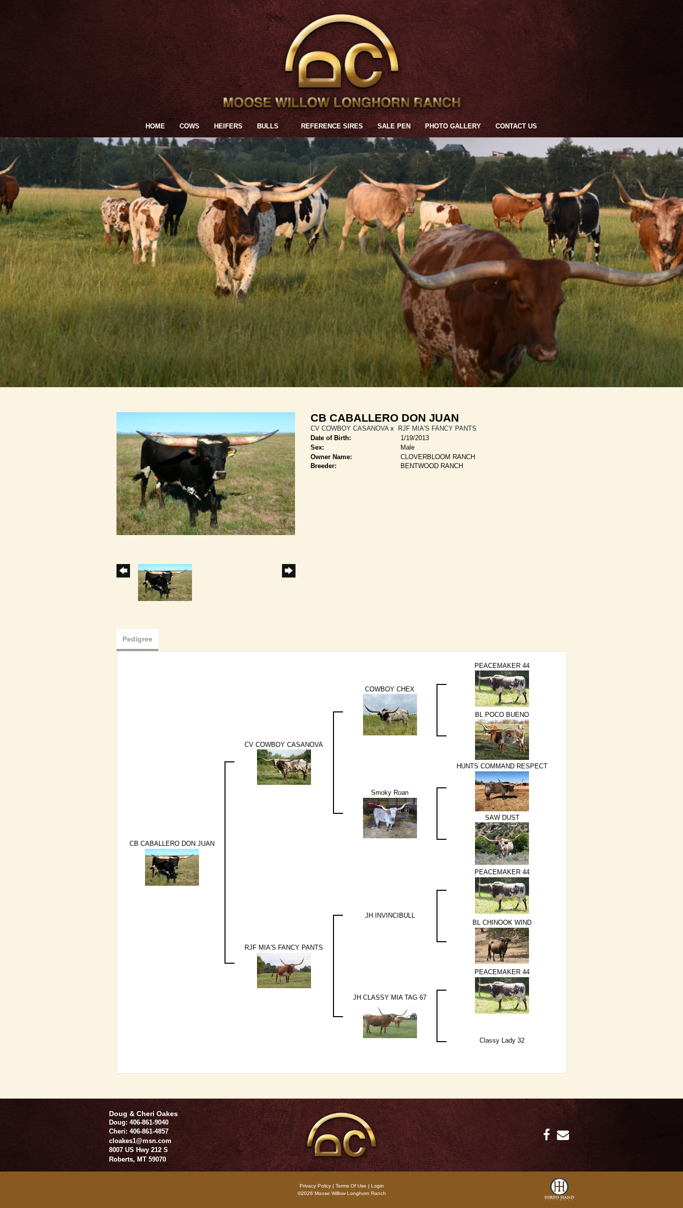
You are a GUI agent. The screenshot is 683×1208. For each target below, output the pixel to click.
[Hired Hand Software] (559, 1193)
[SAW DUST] (502, 843)
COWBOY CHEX (389, 689)
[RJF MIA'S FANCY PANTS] (284, 970)
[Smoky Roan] (390, 817)
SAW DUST (502, 817)
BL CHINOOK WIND (502, 922)
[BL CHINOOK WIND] (502, 945)
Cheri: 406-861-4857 (138, 1131)
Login (377, 1186)
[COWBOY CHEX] (390, 714)
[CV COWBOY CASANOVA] (284, 766)
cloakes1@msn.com (140, 1141)
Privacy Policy (315, 1186)
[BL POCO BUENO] (502, 739)
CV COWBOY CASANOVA (349, 428)
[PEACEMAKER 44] (502, 688)
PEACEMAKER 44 (502, 665)
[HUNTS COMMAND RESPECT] (502, 790)
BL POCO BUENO (502, 714)
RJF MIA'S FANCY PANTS (437, 428)
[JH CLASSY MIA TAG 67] (390, 1020)
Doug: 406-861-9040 (138, 1122)
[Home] (341, 1134)
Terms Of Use (351, 1186)
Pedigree (137, 639)
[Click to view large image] (205, 473)
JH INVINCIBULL (390, 915)
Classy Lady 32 (502, 1040)
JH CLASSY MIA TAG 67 (389, 997)
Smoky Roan (389, 792)
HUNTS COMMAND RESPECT (502, 766)
